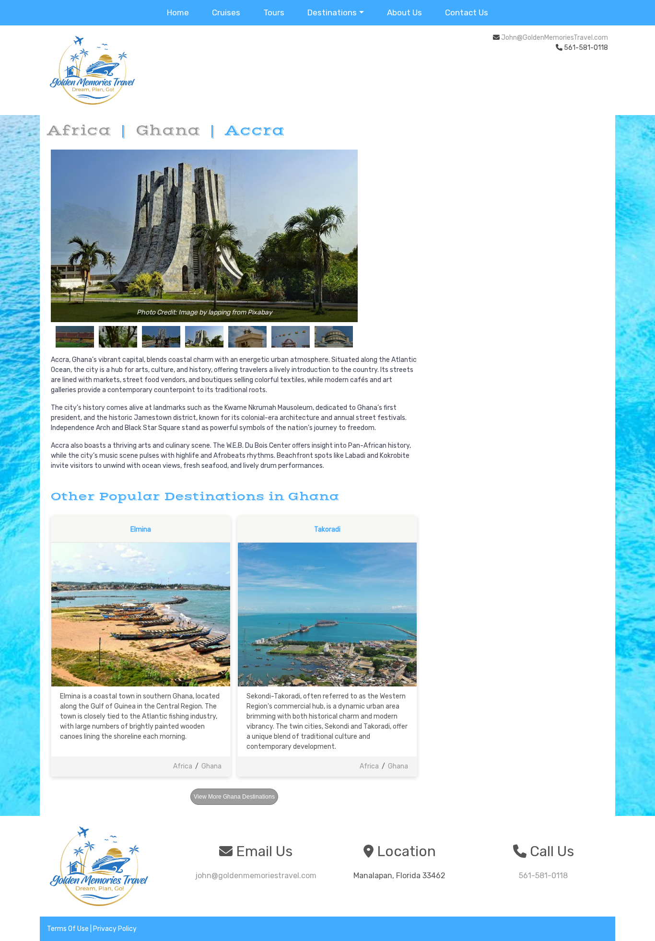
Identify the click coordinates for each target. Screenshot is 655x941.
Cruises (226, 12)
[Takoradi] (327, 614)
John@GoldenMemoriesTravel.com (554, 38)
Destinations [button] (332, 12)
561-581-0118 (543, 875)
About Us (404, 12)
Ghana (168, 130)
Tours (273, 12)
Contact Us (466, 12)
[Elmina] (140, 614)
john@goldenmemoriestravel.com (255, 875)
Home (178, 12)
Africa (79, 130)
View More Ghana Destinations (234, 796)
